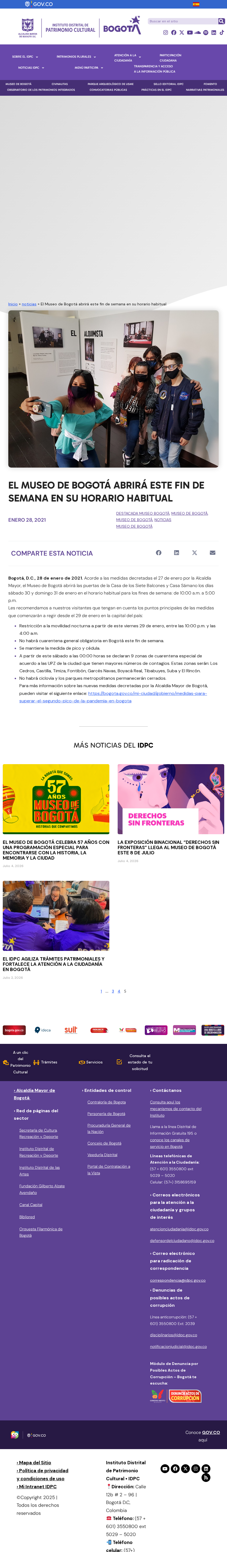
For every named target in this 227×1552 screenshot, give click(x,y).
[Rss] (206, 1477)
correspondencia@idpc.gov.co (178, 1280)
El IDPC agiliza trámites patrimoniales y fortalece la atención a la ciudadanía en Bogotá (54, 964)
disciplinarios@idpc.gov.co (173, 1334)
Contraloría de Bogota (106, 1102)
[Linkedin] (213, 32)
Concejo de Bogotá (104, 1143)
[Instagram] (165, 32)
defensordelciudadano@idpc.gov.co (182, 1240)
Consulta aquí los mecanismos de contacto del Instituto (176, 1109)
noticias (29, 304)
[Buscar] (221, 21)
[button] (158, 553)
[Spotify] (205, 32)
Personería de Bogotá (106, 1113)
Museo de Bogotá (189, 513)
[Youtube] (189, 32)
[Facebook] (173, 32)
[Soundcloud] (197, 32)
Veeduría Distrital (102, 1154)
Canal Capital (30, 1204)
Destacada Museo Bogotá (142, 513)
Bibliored (27, 1216)
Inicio (13, 304)
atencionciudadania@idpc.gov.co (179, 1228)
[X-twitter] (181, 32)
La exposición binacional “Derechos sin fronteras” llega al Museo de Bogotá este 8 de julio (168, 847)
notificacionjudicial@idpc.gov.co (178, 1346)
